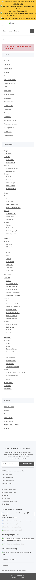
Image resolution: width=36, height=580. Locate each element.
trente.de (7, 428)
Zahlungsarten (8, 105)
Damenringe (8, 153)
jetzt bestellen (27, 463)
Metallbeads (10, 363)
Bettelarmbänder (11, 289)
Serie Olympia (10, 185)
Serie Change (10, 183)
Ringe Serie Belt (7, 474)
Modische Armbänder (13, 292)
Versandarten (8, 109)
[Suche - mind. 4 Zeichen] (32, 31)
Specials (6, 174)
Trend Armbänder (11, 333)
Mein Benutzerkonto (10, 120)
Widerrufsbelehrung (10, 79)
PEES (5, 414)
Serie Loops (10, 327)
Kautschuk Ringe (7, 483)
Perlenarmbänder (11, 315)
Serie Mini (9, 267)
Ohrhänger (9, 244)
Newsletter (7, 116)
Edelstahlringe (10, 171)
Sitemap (6, 113)
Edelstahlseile (8, 382)
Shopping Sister (11, 234)
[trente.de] (18, 24)
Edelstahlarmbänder (12, 304)
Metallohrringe (10, 253)
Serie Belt (9, 177)
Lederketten (10, 216)
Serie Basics (10, 261)
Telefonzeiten (8, 68)
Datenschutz (8, 76)
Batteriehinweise (9, 94)
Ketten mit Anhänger (12, 204)
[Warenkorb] (32, 24)
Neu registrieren (9, 127)
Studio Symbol (8, 421)
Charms (8, 346)
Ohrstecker (9, 247)
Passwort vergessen (10, 124)
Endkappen (7, 385)
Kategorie (7, 156)
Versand (24, 570)
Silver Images (8, 417)
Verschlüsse (7, 388)
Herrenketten (10, 199)
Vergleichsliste (8, 135)
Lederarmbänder (11, 318)
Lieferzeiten (7, 98)
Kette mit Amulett (11, 202)
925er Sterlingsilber (12, 168)
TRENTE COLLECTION (11, 425)
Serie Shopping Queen (13, 231)
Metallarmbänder (11, 309)
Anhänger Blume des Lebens (15, 372)
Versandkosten (8, 102)
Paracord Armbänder (12, 312)
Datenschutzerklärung (10, 454)
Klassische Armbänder (13, 295)
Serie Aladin (10, 228)
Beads (8, 343)
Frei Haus (7, 64)
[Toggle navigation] (3, 24)
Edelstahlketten (11, 213)
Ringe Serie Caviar (8, 477)
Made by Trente (9, 406)
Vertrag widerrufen (10, 83)
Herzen (8, 225)
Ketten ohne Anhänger (13, 207)
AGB (5, 87)
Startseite (7, 61)
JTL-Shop (21, 577)
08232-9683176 (18, 4)
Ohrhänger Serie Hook (9, 489)
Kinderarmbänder (11, 286)
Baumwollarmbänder (12, 301)
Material (6, 165)
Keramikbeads (10, 358)
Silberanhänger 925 (12, 366)
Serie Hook (9, 264)
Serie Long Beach (12, 324)
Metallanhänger (11, 360)
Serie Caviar (10, 180)
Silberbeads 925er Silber (9, 501)
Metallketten (10, 219)
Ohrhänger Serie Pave (9, 492)
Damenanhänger (11, 349)
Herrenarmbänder (12, 283)
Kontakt (6, 72)
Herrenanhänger (11, 352)
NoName (6, 410)
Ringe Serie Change (8, 480)
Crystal (8, 258)
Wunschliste (7, 131)
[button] (29, 24)
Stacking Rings (11, 188)
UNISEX (8, 280)
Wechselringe (10, 162)
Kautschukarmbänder (13, 306)
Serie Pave (9, 270)
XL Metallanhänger (12, 375)
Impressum (7, 90)
